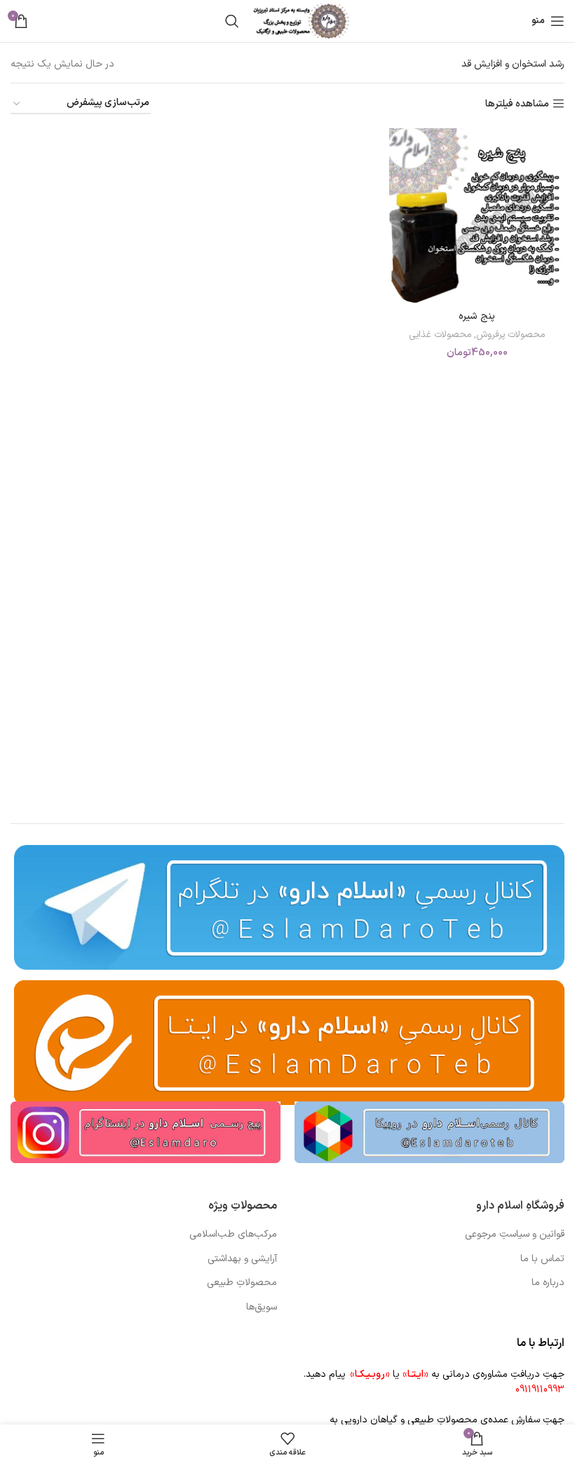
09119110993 (539, 1389)
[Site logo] (301, 20)
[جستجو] (232, 21)
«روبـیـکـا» (370, 1374)
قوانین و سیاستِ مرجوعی (514, 1235)
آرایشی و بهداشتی (242, 1259)
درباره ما (548, 1283)
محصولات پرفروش (510, 335)
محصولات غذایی (440, 335)
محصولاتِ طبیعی (242, 1283)
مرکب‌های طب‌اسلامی (233, 1235)
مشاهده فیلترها (517, 104)
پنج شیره (477, 316)
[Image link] (429, 1132)
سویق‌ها (261, 1307)
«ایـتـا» (415, 1374)
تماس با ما (542, 1259)
